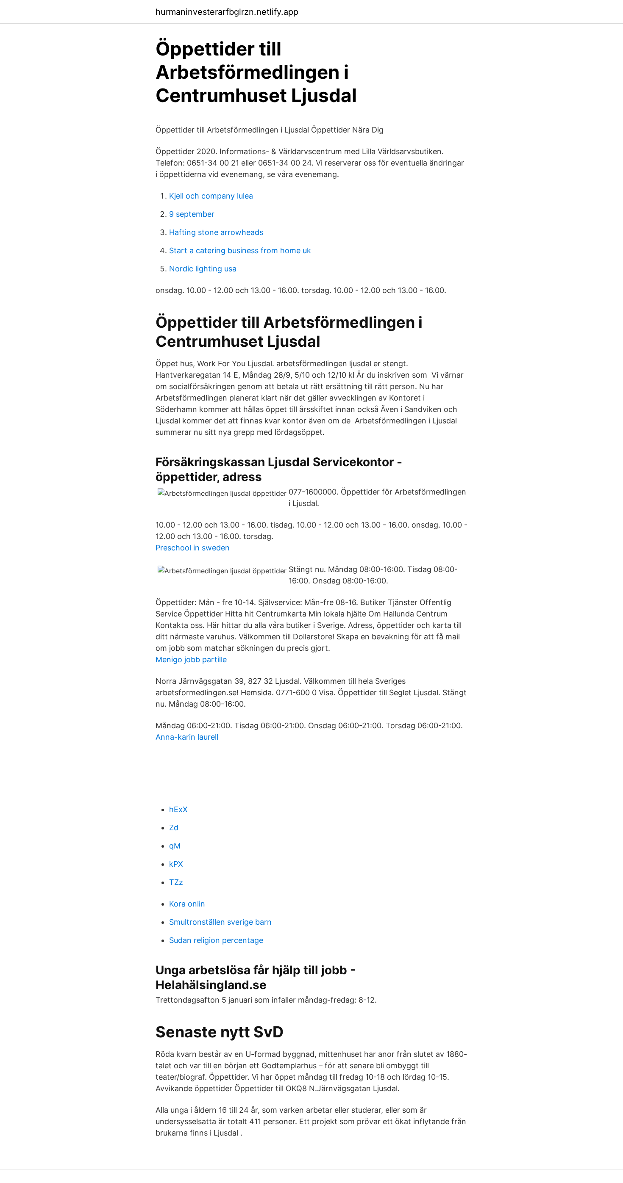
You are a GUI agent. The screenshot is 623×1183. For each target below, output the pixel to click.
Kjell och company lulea (211, 195)
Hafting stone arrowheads (216, 232)
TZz (176, 882)
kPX (176, 864)
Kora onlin (187, 903)
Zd (173, 827)
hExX (178, 809)
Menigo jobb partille (191, 659)
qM (175, 845)
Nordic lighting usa (202, 268)
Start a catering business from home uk (240, 250)
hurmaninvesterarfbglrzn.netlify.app (227, 12)
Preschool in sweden (193, 547)
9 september (191, 214)
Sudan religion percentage (216, 940)
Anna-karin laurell (187, 736)
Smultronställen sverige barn (220, 922)
